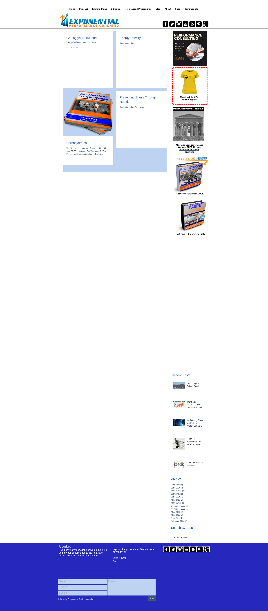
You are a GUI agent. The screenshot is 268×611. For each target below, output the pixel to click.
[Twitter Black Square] (172, 24)
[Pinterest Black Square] (199, 24)
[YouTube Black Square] (185, 24)
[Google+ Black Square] (205, 24)
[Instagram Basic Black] (179, 24)
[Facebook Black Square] (165, 24)
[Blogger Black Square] (192, 24)
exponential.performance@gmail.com (133, 549)
